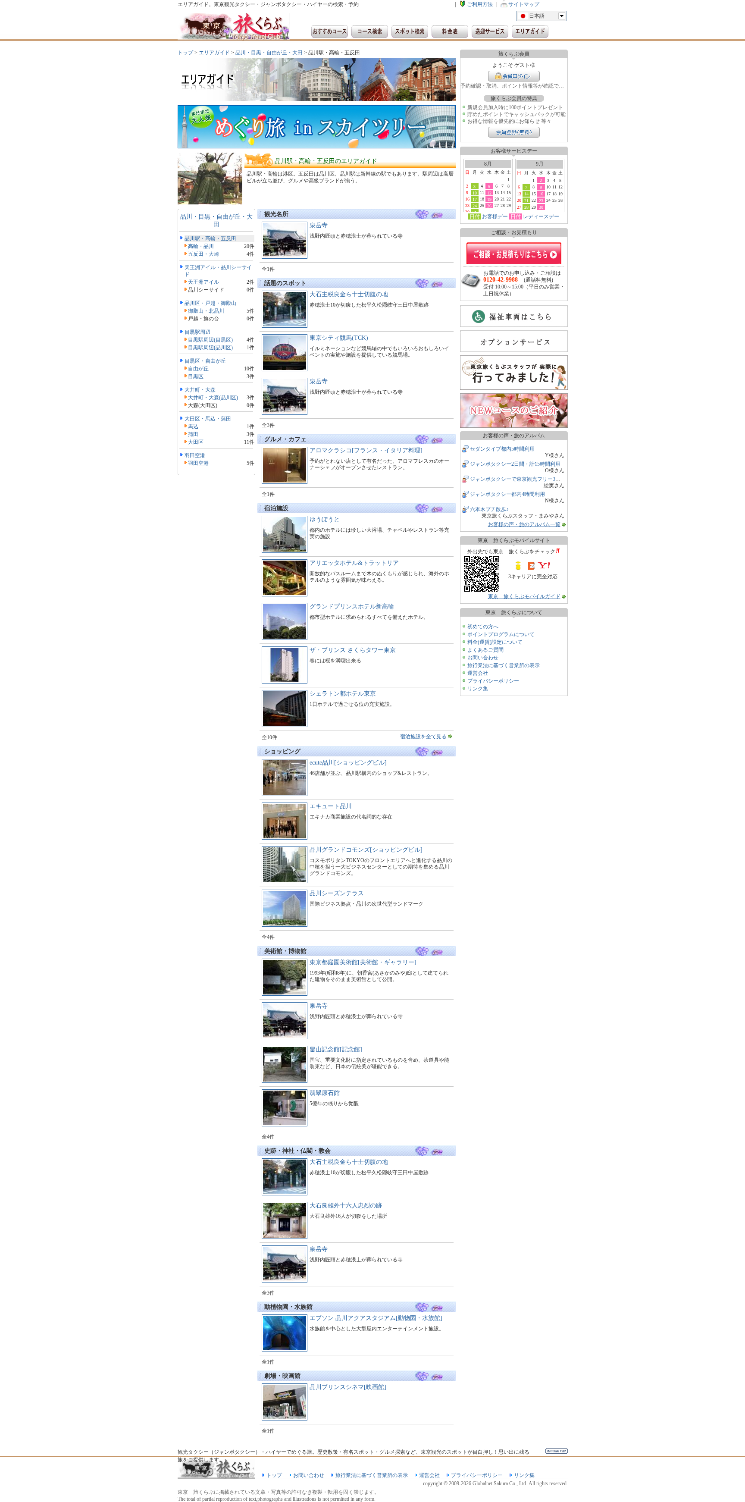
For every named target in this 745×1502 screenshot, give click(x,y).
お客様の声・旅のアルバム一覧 (524, 524)
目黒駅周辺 (197, 332)
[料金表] (450, 31)
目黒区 (195, 376)
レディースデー (541, 216)
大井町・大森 (200, 390)
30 (541, 207)
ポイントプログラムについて (501, 634)
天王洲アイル (203, 282)
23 (541, 200)
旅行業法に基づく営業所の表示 (503, 665)
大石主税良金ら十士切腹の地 (349, 294)
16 (541, 193)
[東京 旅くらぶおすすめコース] (329, 31)
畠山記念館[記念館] (336, 1049)
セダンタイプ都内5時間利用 (502, 449)
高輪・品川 (201, 246)
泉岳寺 (319, 225)
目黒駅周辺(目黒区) (210, 340)
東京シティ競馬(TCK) (339, 338)
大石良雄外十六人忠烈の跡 (346, 1205)
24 (475, 206)
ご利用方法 (480, 4)
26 (489, 206)
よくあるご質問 (485, 650)
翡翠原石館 (325, 1093)
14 (526, 193)
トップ (185, 53)
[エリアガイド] (530, 31)
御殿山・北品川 (206, 311)
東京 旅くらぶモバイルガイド (524, 596)
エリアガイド (214, 53)
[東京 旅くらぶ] (234, 27)
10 (475, 193)
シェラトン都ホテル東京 (343, 693)
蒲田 (193, 434)
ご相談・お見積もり (513, 253)
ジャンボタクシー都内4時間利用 (507, 494)
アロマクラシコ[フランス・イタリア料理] (366, 450)
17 (475, 199)
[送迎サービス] (490, 31)
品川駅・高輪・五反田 (210, 238)
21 (526, 200)
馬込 (193, 426)
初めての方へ (482, 627)
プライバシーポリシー (493, 681)
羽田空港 (195, 455)
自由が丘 (198, 369)
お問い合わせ (482, 658)
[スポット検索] (409, 31)
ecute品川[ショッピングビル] (348, 762)
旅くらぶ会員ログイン (514, 76)
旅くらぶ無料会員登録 (514, 132)
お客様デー (495, 216)
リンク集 (477, 689)
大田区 (195, 442)
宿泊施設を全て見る (423, 737)
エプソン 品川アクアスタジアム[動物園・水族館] (376, 1318)
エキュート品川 (331, 806)
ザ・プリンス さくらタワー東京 (353, 650)
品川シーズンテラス (337, 893)
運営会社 (477, 673)
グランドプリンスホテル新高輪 (352, 606)
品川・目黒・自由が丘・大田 (269, 53)
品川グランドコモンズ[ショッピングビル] (366, 850)
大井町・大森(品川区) (213, 398)
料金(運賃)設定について (495, 642)
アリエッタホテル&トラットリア (354, 563)
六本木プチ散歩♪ (489, 509)
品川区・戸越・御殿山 (210, 303)
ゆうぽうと (325, 519)
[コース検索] (369, 31)
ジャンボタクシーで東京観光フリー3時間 (518, 479)
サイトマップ (523, 4)
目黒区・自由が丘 (205, 361)
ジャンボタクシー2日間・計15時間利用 (515, 464)
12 (489, 193)
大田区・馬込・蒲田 (208, 419)
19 (489, 199)
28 (526, 207)
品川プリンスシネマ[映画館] (348, 1387)
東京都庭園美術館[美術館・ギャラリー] (363, 962)
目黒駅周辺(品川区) (210, 348)
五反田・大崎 (203, 254)
